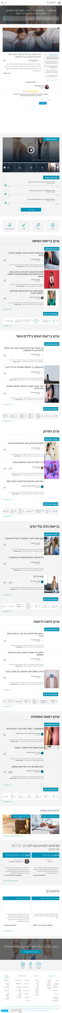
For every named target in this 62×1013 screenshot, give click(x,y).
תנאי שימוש (55, 990)
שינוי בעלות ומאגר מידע (55, 998)
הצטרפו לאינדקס (56, 984)
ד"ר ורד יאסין (37, 984)
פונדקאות (26, 980)
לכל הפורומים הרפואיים (11, 881)
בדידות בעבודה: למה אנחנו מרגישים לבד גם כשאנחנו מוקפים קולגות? (51, 62)
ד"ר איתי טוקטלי (37, 994)
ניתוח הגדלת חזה (18, 991)
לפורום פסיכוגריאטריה (39, 875)
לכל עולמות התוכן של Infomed (13, 836)
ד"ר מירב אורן (37, 981)
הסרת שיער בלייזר (18, 987)
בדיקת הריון (6, 990)
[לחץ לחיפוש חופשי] (5, 18)
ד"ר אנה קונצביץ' (37, 991)
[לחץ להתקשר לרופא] (49, 100)
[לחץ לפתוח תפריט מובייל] (59, 2)
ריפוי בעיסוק (6, 980)
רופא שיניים (18, 997)
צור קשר (56, 994)
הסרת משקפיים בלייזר (7, 998)
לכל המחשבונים (8, 931)
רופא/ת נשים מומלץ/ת (7, 984)
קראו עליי (43, 103)
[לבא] (4, 167)
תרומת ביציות (18, 980)
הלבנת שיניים (26, 990)
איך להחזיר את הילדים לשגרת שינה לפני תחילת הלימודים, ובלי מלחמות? (24, 55)
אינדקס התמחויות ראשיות (49, 984)
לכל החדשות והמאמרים (52, 80)
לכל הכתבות (7, 309)
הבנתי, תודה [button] (5, 1010)
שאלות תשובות (49, 981)
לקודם (57, 94)
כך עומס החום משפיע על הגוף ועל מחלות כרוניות (50, 67)
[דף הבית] (51, 3)
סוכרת (27, 1000)
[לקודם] (57, 167)
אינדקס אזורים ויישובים (49, 987)
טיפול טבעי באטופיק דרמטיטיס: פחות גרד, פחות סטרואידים (51, 76)
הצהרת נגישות (55, 987)
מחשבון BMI (18, 984)
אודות (57, 980)
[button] (5, 2)
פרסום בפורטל (55, 1000)
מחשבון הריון (6, 987)
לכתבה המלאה (7, 73)
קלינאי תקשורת (7, 994)
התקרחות (27, 994)
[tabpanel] (31, 95)
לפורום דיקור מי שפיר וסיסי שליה (13, 875)
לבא (4, 94)
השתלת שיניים (26, 987)
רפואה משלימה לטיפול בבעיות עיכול (18, 994)
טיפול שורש (26, 984)
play (5, 185)
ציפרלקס (27, 997)
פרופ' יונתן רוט (37, 987)
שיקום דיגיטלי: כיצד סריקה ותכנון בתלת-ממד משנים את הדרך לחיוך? (51, 71)
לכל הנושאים (7, 326)
